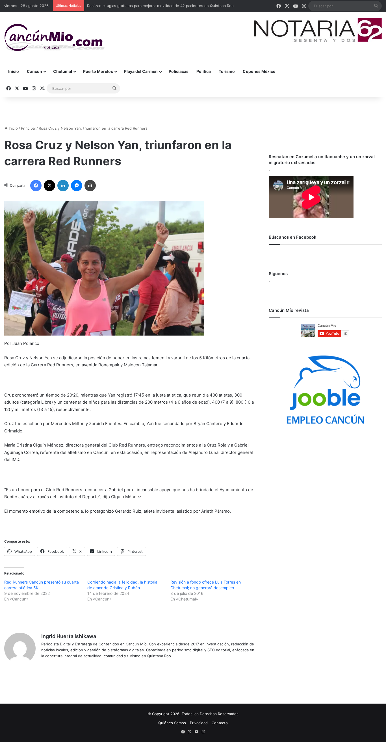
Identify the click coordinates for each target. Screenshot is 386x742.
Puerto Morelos (98, 71)
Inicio (13, 71)
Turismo (227, 71)
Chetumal (62, 71)
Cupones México (259, 71)
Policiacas (178, 71)
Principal (28, 128)
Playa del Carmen (141, 71)
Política (203, 71)
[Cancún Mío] (54, 37)
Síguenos (278, 273)
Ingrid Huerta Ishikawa (68, 636)
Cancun (34, 71)
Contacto (220, 723)
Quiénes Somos (172, 723)
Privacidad (199, 723)
